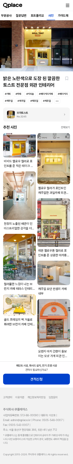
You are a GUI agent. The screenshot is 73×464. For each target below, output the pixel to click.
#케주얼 (21, 100)
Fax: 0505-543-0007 (16, 424)
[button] (67, 5)
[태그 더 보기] (57, 101)
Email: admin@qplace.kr (17, 420)
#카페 (8, 93)
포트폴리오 (37, 15)
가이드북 (63, 15)
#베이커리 (63, 93)
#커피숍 (30, 93)
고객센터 (7, 397)
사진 (51, 15)
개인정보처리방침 (36, 397)
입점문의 (53, 397)
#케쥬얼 (47, 100)
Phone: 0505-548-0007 (47, 420)
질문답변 (21, 15)
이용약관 (19, 397)
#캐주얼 (8, 100)
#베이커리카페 (46, 93)
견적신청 (36, 379)
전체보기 (65, 127)
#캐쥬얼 (34, 100)
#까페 (18, 93)
